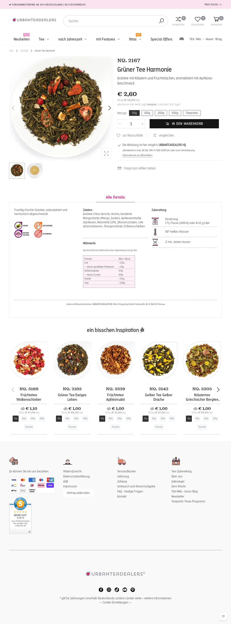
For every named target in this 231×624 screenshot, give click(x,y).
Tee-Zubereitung (181, 471)
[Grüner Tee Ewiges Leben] (72, 360)
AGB (65, 481)
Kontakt (121, 496)
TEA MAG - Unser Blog (184, 491)
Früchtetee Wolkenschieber (28, 397)
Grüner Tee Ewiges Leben (72, 397)
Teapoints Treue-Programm (188, 501)
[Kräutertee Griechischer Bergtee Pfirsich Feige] (202, 360)
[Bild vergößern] (106, 153)
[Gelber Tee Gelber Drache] (159, 360)
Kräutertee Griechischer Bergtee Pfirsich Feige (202, 399)
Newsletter (177, 496)
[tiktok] (116, 589)
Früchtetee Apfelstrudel (115, 397)
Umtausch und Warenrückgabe (136, 486)
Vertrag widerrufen (78, 493)
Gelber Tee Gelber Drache (159, 397)
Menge (122, 113)
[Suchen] (161, 20)
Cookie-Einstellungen (115, 602)
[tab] (115, 197)
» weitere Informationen (156, 598)
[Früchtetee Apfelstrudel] (115, 360)
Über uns (176, 476)
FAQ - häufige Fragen (130, 491)
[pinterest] (131, 589)
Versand (151, 104)
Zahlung (122, 481)
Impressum (70, 486)
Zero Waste (178, 486)
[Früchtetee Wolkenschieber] (29, 360)
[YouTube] (124, 589)
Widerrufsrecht (72, 471)
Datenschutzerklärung (76, 476)
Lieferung (123, 476)
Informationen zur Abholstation (137, 155)
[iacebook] (100, 589)
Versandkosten (126, 471)
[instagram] (108, 589)
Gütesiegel (177, 481)
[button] (109, 108)
